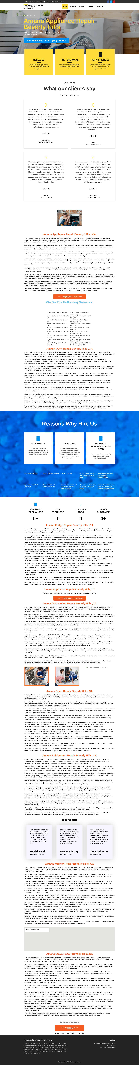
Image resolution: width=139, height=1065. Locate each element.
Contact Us (99, 6)
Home (65, 6)
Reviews (90, 6)
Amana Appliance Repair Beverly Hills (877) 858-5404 (33, 7)
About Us (73, 6)
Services (82, 6)
